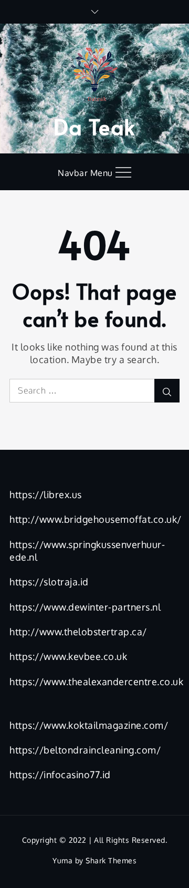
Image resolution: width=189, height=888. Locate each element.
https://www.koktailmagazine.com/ (88, 725)
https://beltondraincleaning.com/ (85, 750)
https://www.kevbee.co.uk (68, 656)
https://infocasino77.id (60, 774)
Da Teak (94, 126)
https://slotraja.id (49, 581)
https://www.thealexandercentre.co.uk (96, 681)
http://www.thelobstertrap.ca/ (78, 631)
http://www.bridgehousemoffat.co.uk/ (95, 519)
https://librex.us (45, 494)
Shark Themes (111, 860)
